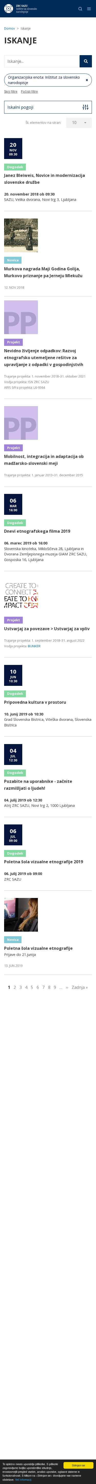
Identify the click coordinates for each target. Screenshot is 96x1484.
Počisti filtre (29, 91)
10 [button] (74, 122)
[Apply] (86, 61)
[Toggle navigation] (89, 8)
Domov (9, 28)
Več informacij (23, 1479)
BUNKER (34, 646)
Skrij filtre (10, 91)
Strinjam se (78, 1465)
